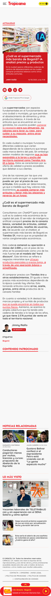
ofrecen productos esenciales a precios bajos (24, 263)
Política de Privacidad (16, 576)
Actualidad (9, 23)
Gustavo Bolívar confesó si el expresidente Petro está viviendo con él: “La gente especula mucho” (36, 456)
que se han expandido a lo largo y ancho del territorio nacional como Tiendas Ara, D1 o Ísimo (25, 158)
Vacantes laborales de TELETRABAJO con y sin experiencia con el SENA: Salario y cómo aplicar (24, 512)
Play (46, 591)
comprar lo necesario (24, 130)
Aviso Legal (36, 573)
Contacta (14, 573)
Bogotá (6, 341)
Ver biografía (18, 329)
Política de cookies (37, 576)
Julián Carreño (33, 445)
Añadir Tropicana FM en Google (18, 98)
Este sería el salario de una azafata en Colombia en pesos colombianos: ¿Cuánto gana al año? (31, 538)
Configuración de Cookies (26, 579)
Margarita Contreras (11, 445)
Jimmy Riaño (11, 80)
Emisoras (25, 573)
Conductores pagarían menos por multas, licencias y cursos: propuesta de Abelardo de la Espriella (13, 458)
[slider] (25, 586)
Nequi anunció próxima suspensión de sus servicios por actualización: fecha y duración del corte (31, 523)
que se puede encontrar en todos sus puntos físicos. (23, 305)
